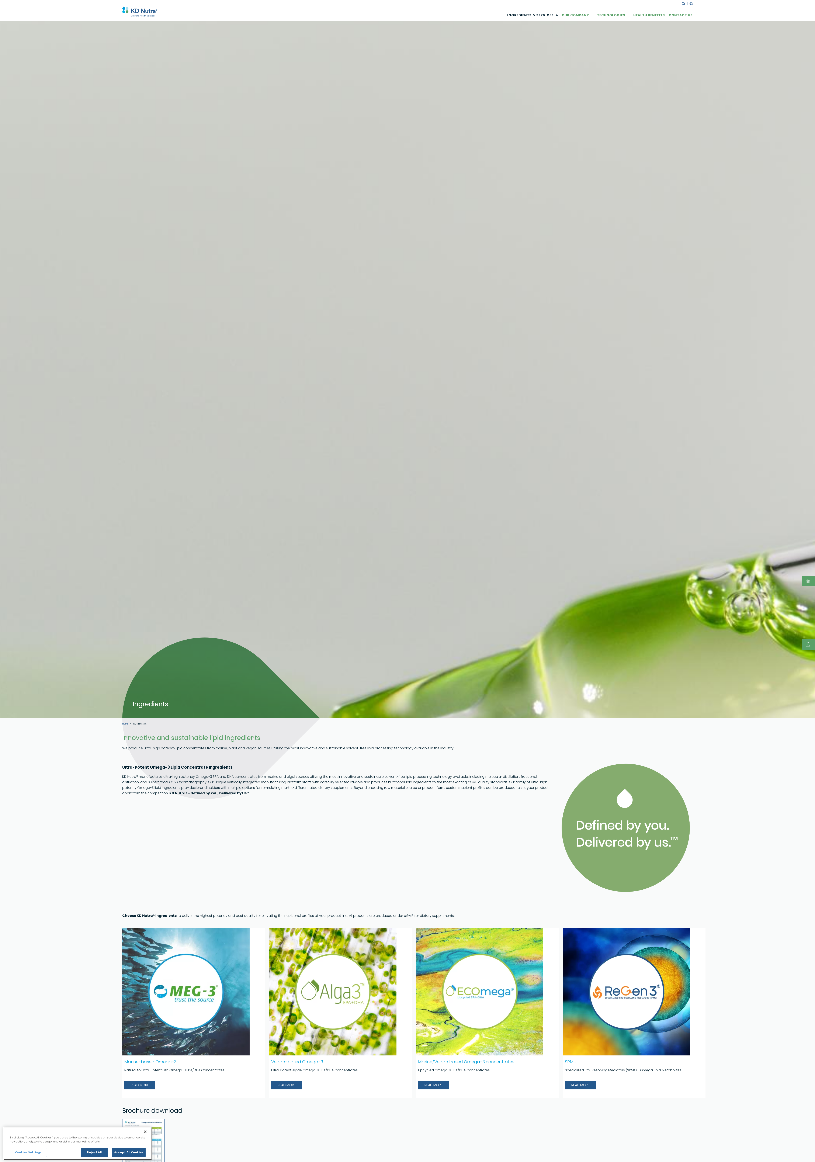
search (683, 3)
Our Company (575, 15)
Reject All (94, 1152)
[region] (77, 1143)
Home (125, 724)
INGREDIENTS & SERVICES (530, 15)
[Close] (145, 1131)
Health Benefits (649, 15)
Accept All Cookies (128, 1152)
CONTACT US (681, 15)
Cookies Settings (28, 1152)
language (690, 3)
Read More (140, 1085)
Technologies (611, 15)
